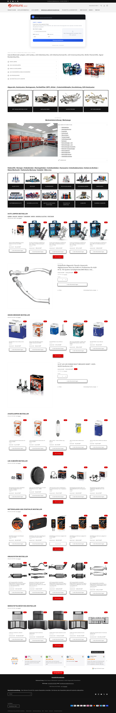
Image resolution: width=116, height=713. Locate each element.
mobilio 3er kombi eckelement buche (77, 632)
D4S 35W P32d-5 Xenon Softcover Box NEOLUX (16, 342)
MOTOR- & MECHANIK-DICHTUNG (50, 203)
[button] (24, 10)
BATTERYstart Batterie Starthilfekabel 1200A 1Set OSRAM (16, 536)
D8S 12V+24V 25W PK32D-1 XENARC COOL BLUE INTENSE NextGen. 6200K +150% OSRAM (78, 343)
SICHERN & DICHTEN (32, 203)
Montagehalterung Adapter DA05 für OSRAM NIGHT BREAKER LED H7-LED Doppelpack (97, 489)
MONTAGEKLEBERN (66, 186)
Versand (20, 218)
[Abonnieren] (30, 694)
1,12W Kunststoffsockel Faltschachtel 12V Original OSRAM (17, 441)
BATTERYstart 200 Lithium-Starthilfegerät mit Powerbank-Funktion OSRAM (37, 536)
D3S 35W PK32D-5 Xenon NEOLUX (96, 341)
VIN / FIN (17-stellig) (37, 29)
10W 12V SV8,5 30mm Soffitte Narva (77, 440)
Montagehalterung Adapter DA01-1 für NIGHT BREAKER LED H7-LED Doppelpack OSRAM (78, 489)
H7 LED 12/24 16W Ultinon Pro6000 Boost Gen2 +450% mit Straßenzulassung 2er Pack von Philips (78, 244)
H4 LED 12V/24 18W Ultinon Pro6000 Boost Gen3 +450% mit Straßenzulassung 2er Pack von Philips (57, 244)
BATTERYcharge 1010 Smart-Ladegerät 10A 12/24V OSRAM (57, 536)
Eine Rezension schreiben (97, 652)
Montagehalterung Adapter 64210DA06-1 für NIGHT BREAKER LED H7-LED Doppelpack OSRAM (17, 489)
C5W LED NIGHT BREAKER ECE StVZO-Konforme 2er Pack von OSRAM (16, 243)
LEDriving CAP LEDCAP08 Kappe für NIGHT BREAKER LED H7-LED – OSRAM (37, 488)
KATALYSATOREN (45, 109)
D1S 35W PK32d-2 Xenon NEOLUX (55, 341)
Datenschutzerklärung (37, 710)
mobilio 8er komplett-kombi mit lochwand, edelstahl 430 (98, 633)
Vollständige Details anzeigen (90, 290)
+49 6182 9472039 (52, 683)
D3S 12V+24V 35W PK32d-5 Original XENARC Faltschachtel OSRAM (36, 342)
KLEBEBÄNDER (49, 186)
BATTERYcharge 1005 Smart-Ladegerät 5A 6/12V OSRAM (78, 536)
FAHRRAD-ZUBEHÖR (99, 203)
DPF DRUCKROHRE (96, 109)
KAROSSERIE (99, 186)
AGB (43, 710)
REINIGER (32, 186)
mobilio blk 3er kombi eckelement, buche (57, 632)
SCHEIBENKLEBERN (83, 186)
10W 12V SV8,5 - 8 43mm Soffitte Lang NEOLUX (56, 441)
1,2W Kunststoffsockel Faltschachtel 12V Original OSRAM (37, 441)
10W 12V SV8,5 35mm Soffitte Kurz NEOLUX (98, 440)
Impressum (51, 710)
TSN (50, 34)
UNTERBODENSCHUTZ (15, 203)
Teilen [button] (60, 290)
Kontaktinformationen (58, 710)
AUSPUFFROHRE (70, 109)
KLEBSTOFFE (15, 186)
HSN (36, 34)
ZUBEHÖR (83, 203)
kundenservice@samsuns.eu (67, 683)
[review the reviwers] (41, 657)
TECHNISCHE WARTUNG (66, 203)
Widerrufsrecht (29, 710)
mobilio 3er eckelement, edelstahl (15, 632)
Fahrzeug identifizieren (58, 40)
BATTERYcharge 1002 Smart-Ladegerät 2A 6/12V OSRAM (98, 536)
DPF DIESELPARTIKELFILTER (19, 109)
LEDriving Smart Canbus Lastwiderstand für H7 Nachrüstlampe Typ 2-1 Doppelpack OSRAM (57, 489)
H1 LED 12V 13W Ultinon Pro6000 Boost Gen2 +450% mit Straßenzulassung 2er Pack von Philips (37, 244)
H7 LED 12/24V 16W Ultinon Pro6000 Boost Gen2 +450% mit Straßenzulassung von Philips (98, 244)
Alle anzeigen (58, 256)
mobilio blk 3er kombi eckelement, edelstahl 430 (36, 633)
